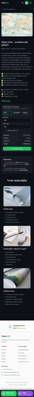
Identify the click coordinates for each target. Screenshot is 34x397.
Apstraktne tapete (23, 350)
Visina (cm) (6, 123)
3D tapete (21, 353)
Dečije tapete (22, 356)
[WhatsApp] (26, 3)
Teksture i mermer (23, 361)
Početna (3, 350)
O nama (3, 353)
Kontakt (3, 361)
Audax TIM (23, 385)
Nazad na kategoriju (9, 9)
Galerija (3, 358)
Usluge (3, 356)
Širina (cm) (5, 117)
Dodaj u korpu (18, 148)
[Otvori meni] (31, 3)
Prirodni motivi (22, 358)
